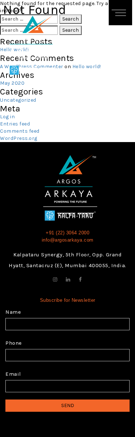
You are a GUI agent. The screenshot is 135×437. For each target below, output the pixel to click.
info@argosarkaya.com (68, 240)
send (67, 405)
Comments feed (20, 131)
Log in (7, 117)
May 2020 (12, 83)
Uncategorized (18, 100)
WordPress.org (18, 138)
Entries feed (15, 124)
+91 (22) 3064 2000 (67, 232)
